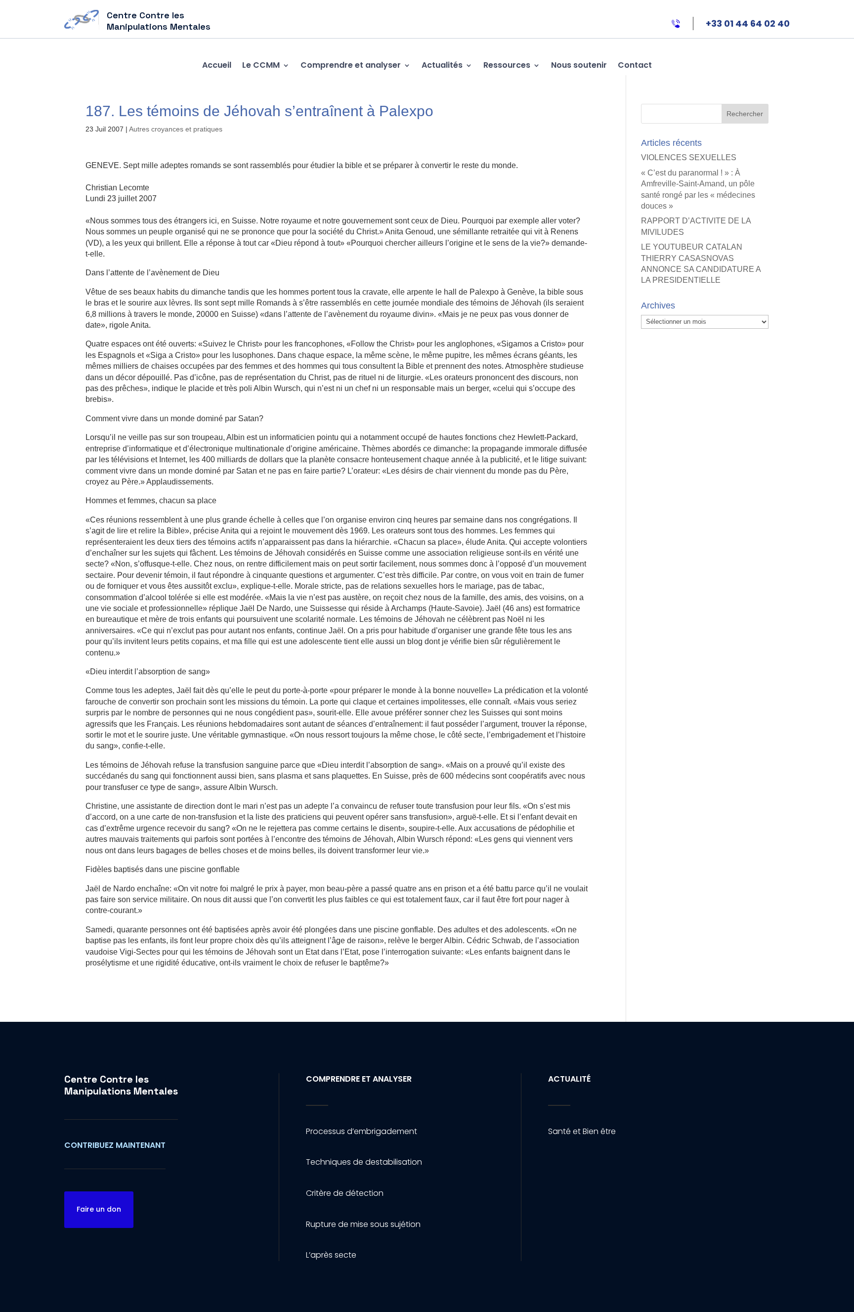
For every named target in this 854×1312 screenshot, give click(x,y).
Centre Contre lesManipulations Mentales (121, 1085)
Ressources (506, 65)
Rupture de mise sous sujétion (363, 1224)
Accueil (216, 65)
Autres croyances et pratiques (175, 129)
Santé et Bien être (582, 1131)
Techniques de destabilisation (364, 1162)
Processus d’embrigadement (361, 1131)
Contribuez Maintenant (115, 1145)
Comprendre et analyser (350, 65)
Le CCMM (261, 65)
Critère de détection (345, 1193)
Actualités (442, 65)
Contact (635, 65)
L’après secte (331, 1255)
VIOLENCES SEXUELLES (688, 157)
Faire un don (99, 1209)
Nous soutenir (579, 65)
